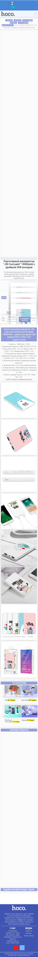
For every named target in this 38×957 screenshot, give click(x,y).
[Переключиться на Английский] (16, 3)
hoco (33, 320)
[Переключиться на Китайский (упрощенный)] (21, 5)
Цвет (3, 297)
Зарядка (17, 20)
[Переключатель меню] (36, 14)
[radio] (24, 285)
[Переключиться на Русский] (13, 8)
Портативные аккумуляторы (12, 320)
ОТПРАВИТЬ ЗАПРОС (25, 319)
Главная (9, 20)
